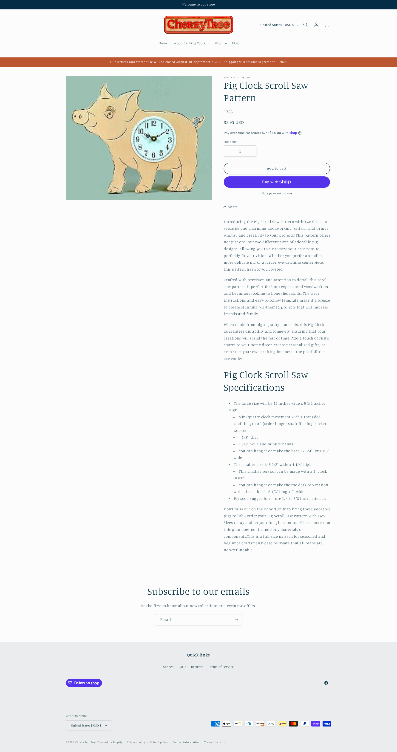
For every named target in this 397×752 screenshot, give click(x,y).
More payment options (277, 193)
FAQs (182, 667)
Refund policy (159, 742)
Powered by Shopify (109, 742)
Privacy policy (136, 742)
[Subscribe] (236, 619)
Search (168, 667)
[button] (191, 43)
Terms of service (214, 742)
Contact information (186, 742)
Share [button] (233, 207)
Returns (197, 667)
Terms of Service (221, 667)
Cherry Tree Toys (85, 742)
